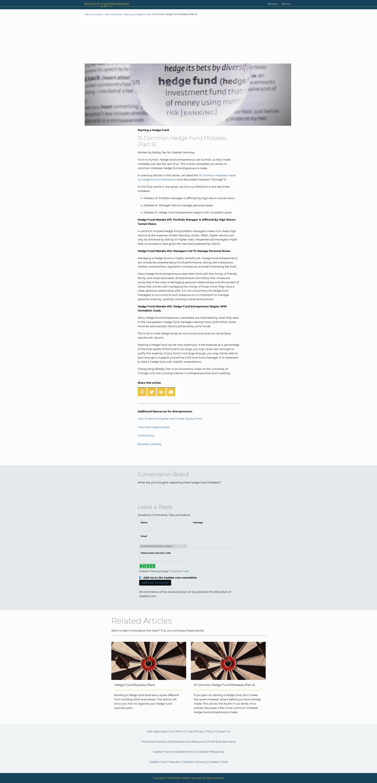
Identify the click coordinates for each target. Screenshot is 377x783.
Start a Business (113, 14)
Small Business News (221, 741)
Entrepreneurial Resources (187, 741)
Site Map (153, 731)
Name (144, 522)
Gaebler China (218, 762)
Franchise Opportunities (154, 427)
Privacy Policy (204, 731)
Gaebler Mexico (185, 751)
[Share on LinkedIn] (161, 391)
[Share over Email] (170, 391)
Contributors (146, 435)
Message (198, 522)
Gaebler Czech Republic (165, 762)
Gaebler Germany (195, 762)
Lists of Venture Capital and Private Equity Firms (170, 418)
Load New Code (179, 571)
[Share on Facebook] (142, 391)
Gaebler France (163, 751)
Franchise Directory (154, 741)
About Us (167, 731)
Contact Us (222, 731)
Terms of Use (183, 731)
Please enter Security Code (156, 553)
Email (144, 536)
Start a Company (93, 14)
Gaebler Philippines (211, 751)
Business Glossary (150, 444)
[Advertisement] (188, 40)
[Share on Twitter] (151, 391)
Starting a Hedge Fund (136, 14)
